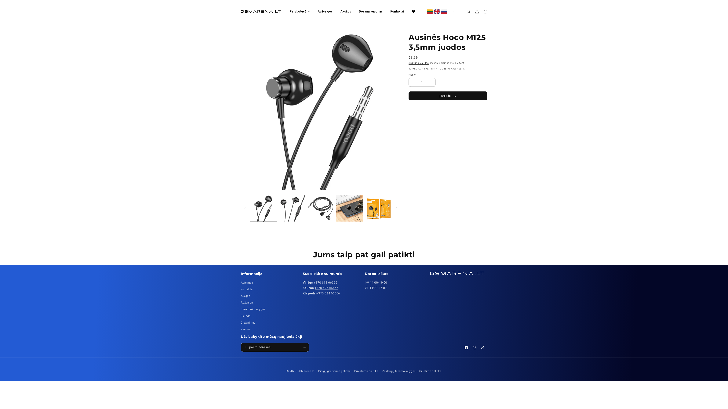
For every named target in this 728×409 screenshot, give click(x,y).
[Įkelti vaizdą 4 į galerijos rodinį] (349, 208)
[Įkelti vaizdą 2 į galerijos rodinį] (292, 208)
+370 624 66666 (328, 293)
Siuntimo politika (430, 371)
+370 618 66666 (325, 282)
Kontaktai (247, 289)
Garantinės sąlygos (253, 309)
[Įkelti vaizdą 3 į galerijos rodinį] (321, 208)
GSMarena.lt (306, 371)
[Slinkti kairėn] (245, 208)
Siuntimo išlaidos (419, 63)
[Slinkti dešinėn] (397, 208)
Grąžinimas (248, 322)
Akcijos (245, 295)
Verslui (245, 329)
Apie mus (247, 282)
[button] (468, 11)
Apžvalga (247, 302)
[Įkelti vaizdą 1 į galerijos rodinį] (263, 208)
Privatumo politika (366, 371)
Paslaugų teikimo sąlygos (399, 371)
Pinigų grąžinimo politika (334, 371)
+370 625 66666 (326, 288)
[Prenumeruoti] (304, 347)
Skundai (246, 316)
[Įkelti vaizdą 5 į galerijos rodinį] (378, 208)
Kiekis (412, 74)
